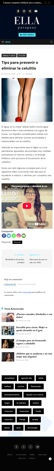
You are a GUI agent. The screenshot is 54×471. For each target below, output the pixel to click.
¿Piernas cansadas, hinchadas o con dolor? (34, 315)
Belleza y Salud (9, 55)
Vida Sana (42, 455)
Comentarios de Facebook (26, 284)
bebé (41, 378)
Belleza (22, 458)
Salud (7, 427)
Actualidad (21, 455)
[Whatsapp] (14, 235)
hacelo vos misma (34, 394)
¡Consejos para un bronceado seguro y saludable (31, 342)
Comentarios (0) (10, 284)
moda (38, 411)
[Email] (23, 235)
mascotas (24, 411)
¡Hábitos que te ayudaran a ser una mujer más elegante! (34, 355)
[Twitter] (9, 235)
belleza (7, 386)
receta (35, 419)
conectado (27, 292)
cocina (21, 386)
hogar (7, 403)
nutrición (8, 419)
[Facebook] (4, 235)
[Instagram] (18, 235)
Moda (32, 455)
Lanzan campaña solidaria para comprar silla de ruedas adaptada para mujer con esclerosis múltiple (22, 3)
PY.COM (22, 55)
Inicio (9, 455)
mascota (8, 411)
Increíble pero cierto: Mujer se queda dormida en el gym (31, 329)
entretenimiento (11, 394)
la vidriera (21, 403)
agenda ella (26, 378)
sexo (18, 427)
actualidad (9, 378)
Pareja (22, 419)
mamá (36, 403)
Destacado (17, 242)
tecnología (32, 427)
